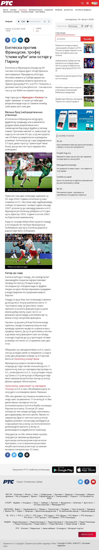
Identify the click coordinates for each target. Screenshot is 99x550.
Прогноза (62, 26)
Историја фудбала (83, 10)
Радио (7, 522)
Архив (82, 524)
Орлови (13, 10)
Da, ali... (60, 141)
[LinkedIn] (20, 40)
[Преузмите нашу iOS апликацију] (86, 469)
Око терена (40, 12)
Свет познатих (78, 509)
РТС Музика (53, 517)
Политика (18, 494)
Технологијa (53, 509)
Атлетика (77, 503)
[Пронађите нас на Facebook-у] (86, 481)
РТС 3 (28, 515)
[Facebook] (7, 40)
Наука (19, 511)
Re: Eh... (60, 189)
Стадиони (48, 10)
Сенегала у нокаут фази (26, 359)
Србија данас (46, 494)
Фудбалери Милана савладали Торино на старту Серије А (68, 100)
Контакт (24, 528)
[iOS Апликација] (74, 120)
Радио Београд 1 (20, 522)
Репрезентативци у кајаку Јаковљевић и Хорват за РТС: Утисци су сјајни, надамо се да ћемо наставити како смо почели (68, 50)
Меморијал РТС (58, 504)
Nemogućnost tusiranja (66, 165)
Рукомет (54, 503)
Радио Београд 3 (55, 522)
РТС (17, 528)
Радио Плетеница (87, 522)
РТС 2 (20, 515)
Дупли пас (68, 10)
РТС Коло (28, 517)
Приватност (8, 543)
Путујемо (65, 509)
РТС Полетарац (68, 517)
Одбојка (44, 503)
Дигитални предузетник (45, 511)
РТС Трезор (40, 517)
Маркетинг (35, 528)
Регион (28, 494)
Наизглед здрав (88, 511)
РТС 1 (12, 515)
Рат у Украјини (22, 496)
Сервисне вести (46, 496)
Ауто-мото (88, 503)
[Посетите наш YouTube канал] (93, 481)
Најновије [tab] (60, 33)
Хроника (58, 494)
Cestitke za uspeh (64, 177)
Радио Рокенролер (23, 524)
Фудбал (16, 503)
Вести (5, 10)
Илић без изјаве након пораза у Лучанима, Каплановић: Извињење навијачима (68, 90)
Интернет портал (75, 528)
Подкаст (74, 496)
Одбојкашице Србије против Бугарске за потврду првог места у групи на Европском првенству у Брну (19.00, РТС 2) (68, 65)
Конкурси (61, 528)
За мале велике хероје (69, 511)
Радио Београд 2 (37, 522)
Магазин (8, 509)
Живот (18, 509)
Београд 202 (71, 522)
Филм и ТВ (9, 511)
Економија (80, 494)
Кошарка (27, 503)
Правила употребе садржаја (37, 543)
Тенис (36, 503)
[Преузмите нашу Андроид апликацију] (63, 469)
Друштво (69, 494)
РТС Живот (73, 515)
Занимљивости (29, 509)
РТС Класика (86, 515)
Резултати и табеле (11, 12)
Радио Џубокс (40, 524)
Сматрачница (62, 496)
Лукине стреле (27, 12)
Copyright (19, 543)
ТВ (7, 515)
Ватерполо (66, 503)
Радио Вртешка (56, 524)
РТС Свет (37, 515)
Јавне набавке (48, 528)
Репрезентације (35, 10)
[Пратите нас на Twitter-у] (80, 481)
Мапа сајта (87, 534)
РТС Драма (61, 515)
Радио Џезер (71, 524)
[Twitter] (14, 40)
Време (34, 496)
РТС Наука (48, 515)
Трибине (58, 10)
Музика (42, 509)
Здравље (91, 509)
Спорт (8, 503)
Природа (29, 511)
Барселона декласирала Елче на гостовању (68, 77)
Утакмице (22, 10)
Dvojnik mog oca (64, 153)
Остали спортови (41, 504)
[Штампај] (27, 40)
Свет (36, 494)
